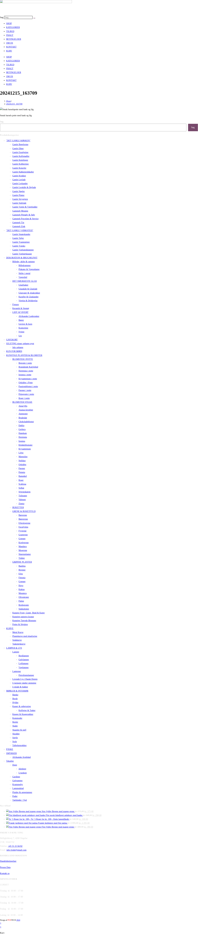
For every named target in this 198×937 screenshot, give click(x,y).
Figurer (15, 304)
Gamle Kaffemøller (20, 156)
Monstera (23, 593)
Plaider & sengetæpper (22, 792)
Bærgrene (23, 515)
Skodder (16, 734)
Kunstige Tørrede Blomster (24, 620)
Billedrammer (25, 265)
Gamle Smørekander (21, 234)
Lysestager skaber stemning (24, 683)
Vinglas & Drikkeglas (28, 300)
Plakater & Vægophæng (29, 269)
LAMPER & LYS (14, 648)
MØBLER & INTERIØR (17, 691)
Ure (20, 336)
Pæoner (22, 468)
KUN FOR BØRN (14, 351)
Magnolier (23, 456)
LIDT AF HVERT (20, 312)
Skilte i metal (24, 273)
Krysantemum (25, 449)
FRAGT (9, 35)
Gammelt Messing (20, 211)
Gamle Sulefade (19, 203)
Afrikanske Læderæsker (29, 316)
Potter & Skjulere (20, 624)
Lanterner (16, 671)
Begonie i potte (25, 363)
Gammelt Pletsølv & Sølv (23, 215)
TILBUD (10, 31)
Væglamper (24, 667)
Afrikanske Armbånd (21, 757)
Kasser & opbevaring (21, 706)
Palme (21, 601)
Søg (1, 17)
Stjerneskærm (24, 492)
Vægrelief (23, 277)
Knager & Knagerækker (22, 714)
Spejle (15, 738)
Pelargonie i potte (26, 394)
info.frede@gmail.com (16, 850)
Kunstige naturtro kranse (23, 617)
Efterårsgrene (24, 523)
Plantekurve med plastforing (24, 636)
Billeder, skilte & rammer (23, 261)
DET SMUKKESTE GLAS (24, 281)
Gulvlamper (24, 659)
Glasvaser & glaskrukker (29, 293)
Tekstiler (10, 761)
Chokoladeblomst (26, 421)
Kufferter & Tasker (27, 710)
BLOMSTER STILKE (22, 402)
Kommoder (17, 718)
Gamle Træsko (18, 246)
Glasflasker (23, 285)
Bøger (21, 320)
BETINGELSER (13, 39)
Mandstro (23, 546)
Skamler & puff (19, 730)
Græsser (22, 538)
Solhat (21, 488)
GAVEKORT (12, 340)
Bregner (22, 570)
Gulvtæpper (17, 780)
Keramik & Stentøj (20, 308)
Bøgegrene (23, 519)
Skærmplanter (25, 554)
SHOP (9, 23)
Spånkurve (17, 640)
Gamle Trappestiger (21, 242)
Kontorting (23, 328)
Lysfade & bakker (20, 687)
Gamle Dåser (18, 148)
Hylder (15, 702)
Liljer (21, 453)
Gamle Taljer (18, 238)
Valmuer (22, 499)
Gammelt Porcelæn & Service (25, 219)
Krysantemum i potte (28, 379)
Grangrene (23, 535)
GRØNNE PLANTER (22, 562)
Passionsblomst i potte (28, 386)
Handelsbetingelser (8, 861)
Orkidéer (22, 464)
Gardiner (16, 777)
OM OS (9, 43)
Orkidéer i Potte (26, 382)
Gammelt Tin (18, 222)
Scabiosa (22, 484)
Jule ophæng (17, 347)
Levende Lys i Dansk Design (24, 679)
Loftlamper (23, 663)
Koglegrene (24, 542)
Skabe (15, 726)
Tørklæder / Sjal (19, 800)
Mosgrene (23, 550)
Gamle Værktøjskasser (22, 254)
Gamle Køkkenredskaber (23, 172)
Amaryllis (23, 406)
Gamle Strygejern (20, 199)
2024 (18, 920)
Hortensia (23, 437)
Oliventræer (24, 597)
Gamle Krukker (19, 176)
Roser (21, 480)
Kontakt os (4, 873)
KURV (9, 51)
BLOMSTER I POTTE (22, 359)
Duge (14, 765)
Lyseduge (23, 773)
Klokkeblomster (25, 445)
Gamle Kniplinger (20, 160)
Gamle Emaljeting (20, 152)
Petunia (22, 472)
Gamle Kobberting (20, 164)
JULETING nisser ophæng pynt (20, 343)
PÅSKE (9, 749)
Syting (21, 332)
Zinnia (21, 503)
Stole (14, 741)
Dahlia (21, 425)
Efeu (21, 574)
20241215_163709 (14, 104)
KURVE (9, 628)
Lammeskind (18, 788)
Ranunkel (23, 476)
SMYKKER (11, 753)
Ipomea (22, 441)
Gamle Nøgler (18, 191)
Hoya (21, 585)
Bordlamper (24, 656)
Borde (15, 698)
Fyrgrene (22, 531)
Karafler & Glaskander (29, 297)
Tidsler (22, 558)
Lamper (15, 652)
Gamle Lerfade (19, 179)
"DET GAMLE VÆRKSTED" (19, 230)
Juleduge (22, 769)
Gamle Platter (18, 195)
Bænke (15, 695)
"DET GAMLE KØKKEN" (18, 140)
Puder (14, 796)
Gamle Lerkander (20, 183)
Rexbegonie (24, 605)
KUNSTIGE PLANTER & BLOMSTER (24, 355)
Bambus (22, 566)
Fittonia (22, 577)
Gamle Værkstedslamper (23, 250)
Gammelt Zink (18, 226)
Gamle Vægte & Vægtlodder (24, 207)
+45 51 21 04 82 (15, 846)
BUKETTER (18, 507)
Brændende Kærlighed (28, 367)
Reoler (15, 722)
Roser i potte (24, 398)
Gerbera (22, 429)
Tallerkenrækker (19, 745)
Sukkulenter (24, 609)
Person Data (5, 867)
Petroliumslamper (26, 675)
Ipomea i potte (25, 375)
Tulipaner (23, 496)
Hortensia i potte (26, 371)
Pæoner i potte (25, 390)
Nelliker (22, 461)
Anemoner (23, 414)
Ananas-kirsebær (26, 410)
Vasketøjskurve (18, 644)
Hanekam (23, 433)
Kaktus (22, 589)
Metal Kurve (17, 632)
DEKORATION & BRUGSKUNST (21, 258)
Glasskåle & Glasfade (28, 289)
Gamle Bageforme (20, 144)
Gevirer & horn (25, 324)
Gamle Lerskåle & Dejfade (24, 187)
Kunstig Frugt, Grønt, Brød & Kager (28, 613)
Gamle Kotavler (19, 168)
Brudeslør (23, 418)
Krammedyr (17, 784)
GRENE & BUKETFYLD (24, 511)
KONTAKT (11, 47)
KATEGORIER (13, 27)
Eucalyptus (23, 527)
